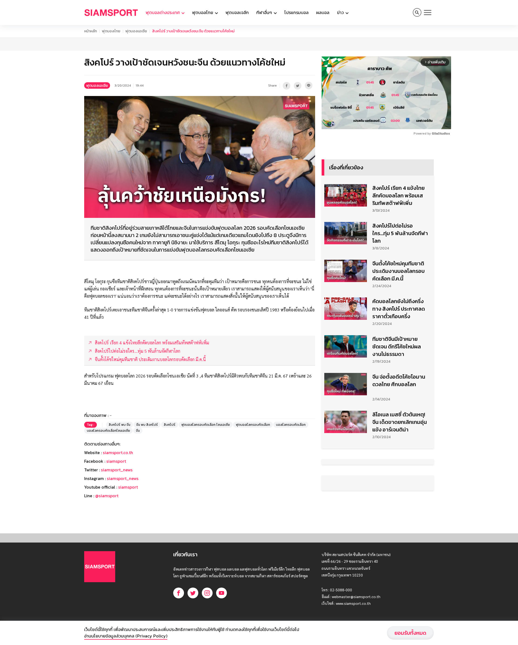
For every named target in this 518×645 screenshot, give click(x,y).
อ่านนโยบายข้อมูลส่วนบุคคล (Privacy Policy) (125, 636)
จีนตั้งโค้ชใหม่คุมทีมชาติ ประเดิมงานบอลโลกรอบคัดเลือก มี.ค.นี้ (398, 271)
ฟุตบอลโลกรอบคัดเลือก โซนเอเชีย (205, 424)
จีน (138, 430)
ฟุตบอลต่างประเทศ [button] (163, 12)
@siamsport (106, 495)
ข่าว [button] (341, 12)
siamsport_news (116, 469)
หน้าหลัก (90, 31)
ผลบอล (322, 12)
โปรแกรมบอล (296, 12)
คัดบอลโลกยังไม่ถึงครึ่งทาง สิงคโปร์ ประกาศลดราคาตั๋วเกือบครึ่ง (398, 308)
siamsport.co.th (118, 452)
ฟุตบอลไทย (111, 31)
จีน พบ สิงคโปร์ (147, 424)
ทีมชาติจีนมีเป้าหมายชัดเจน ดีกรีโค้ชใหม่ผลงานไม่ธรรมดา (396, 346)
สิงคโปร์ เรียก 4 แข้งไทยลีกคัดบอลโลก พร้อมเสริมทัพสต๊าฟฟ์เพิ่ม (398, 195)
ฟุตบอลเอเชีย (136, 31)
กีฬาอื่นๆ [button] (264, 12)
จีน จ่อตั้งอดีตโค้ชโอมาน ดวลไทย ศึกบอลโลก (398, 380)
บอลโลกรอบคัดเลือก (291, 424)
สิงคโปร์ (169, 424)
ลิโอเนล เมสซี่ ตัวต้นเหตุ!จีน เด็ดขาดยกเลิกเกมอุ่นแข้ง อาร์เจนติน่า (399, 422)
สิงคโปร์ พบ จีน (119, 424)
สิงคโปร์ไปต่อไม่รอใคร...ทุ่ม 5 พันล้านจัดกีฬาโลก (400, 233)
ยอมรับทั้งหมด (410, 633)
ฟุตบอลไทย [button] (203, 12)
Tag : (90, 424)
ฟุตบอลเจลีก (237, 12)
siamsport (116, 461)
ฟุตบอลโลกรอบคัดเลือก (253, 424)
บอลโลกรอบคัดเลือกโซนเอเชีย (108, 430)
